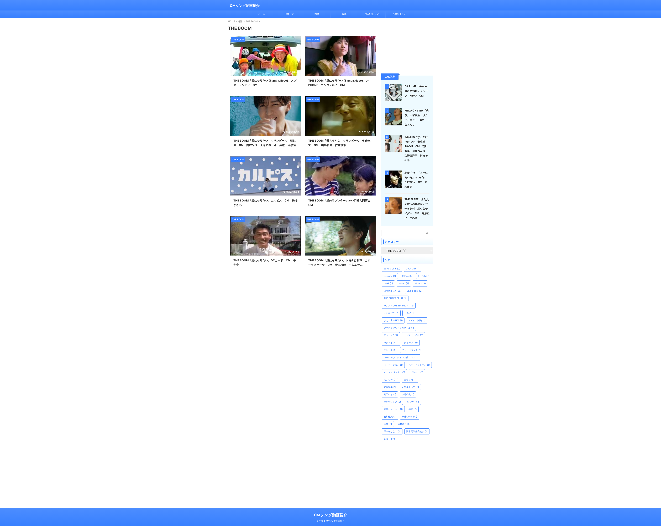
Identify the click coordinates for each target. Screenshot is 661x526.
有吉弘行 (413, 401)
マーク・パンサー (394, 372)
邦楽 (316, 14)
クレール (390, 350)
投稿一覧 (289, 14)
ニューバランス (411, 350)
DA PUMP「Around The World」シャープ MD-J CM (416, 91)
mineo (404, 283)
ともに (409, 313)
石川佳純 (390, 416)
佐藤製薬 (390, 387)
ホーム (261, 14)
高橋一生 (390, 438)
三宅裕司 (410, 379)
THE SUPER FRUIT (395, 298)
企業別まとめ (399, 14)
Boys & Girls (392, 268)
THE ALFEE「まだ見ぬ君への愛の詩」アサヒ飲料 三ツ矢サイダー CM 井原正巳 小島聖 (417, 209)
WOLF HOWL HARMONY (399, 305)
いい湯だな (391, 313)
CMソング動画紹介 (245, 6)
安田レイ (390, 394)
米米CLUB (409, 416)
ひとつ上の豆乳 (393, 320)
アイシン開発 (416, 320)
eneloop (390, 276)
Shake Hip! (414, 290)
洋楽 (344, 14)
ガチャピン (391, 342)
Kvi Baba (424, 276)
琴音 (412, 409)
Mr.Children (392, 290)
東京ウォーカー (393, 409)
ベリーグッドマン (419, 364)
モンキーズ (391, 379)
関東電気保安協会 (417, 431)
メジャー (417, 372)
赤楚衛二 (404, 424)
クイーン (411, 342)
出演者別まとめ (372, 14)
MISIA (420, 283)
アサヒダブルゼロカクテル (399, 327)
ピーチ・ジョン (393, 364)
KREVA (407, 276)
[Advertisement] (407, 45)
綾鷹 (388, 424)
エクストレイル (413, 335)
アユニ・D (391, 335)
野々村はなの (392, 431)
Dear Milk (412, 268)
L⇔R (388, 283)
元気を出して (410, 387)
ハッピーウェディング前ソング (401, 357)
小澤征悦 (408, 394)
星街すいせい (392, 401)
